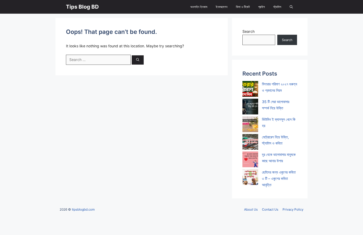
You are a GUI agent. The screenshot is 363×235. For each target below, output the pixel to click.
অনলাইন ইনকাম (198, 7)
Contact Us (270, 209)
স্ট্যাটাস (277, 7)
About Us (251, 209)
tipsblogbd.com (83, 209)
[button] (291, 7)
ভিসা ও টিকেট (243, 7)
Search (248, 31)
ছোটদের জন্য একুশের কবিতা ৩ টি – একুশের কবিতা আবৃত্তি (279, 178)
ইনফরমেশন (222, 7)
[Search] (138, 60)
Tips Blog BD (82, 7)
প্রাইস (261, 7)
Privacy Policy (293, 209)
